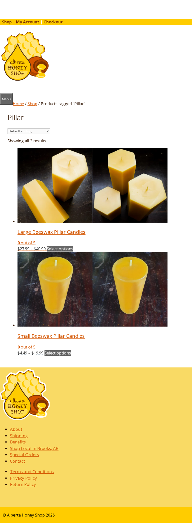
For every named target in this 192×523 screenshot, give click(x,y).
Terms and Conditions (32, 471)
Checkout (53, 22)
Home (18, 103)
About (16, 429)
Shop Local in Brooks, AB (34, 448)
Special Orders (24, 454)
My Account (27, 22)
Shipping (19, 435)
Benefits (18, 442)
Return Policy (23, 484)
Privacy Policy (23, 478)
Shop (7, 22)
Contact (17, 461)
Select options (60, 249)
